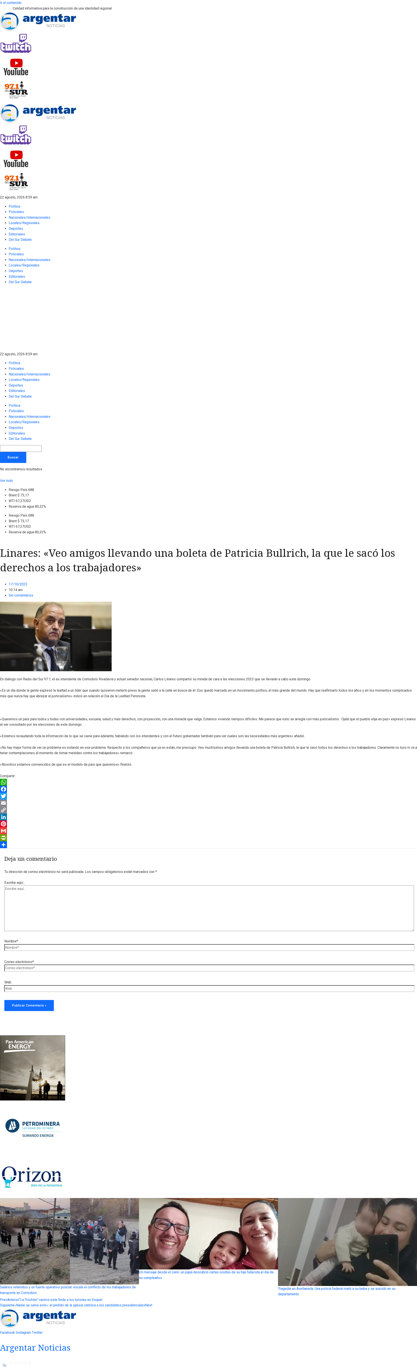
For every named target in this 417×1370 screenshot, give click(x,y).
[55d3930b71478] (32, 1099)
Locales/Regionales (24, 223)
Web (7, 982)
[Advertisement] (208, 318)
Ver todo (6, 481)
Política (14, 206)
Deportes (16, 228)
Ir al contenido (11, 3)
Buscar (13, 457)
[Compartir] (208, 844)
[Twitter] (208, 796)
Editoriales (17, 234)
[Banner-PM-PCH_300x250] (32, 1155)
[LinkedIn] (208, 816)
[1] (32, 1195)
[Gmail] (208, 830)
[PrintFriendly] (208, 837)
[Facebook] (208, 789)
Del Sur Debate (20, 240)
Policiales (16, 212)
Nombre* (11, 941)
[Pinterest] (208, 823)
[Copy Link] (208, 809)
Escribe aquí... (14, 883)
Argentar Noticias (35, 1347)
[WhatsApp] (208, 782)
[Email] (208, 803)
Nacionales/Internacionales (29, 217)
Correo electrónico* (19, 962)
